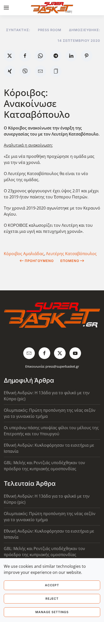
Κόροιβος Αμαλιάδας (24, 253)
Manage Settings (52, 612)
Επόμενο (69, 261)
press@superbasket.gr (62, 366)
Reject (52, 598)
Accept (52, 585)
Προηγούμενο (39, 261)
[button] (6, 7)
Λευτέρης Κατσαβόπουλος (71, 253)
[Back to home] (52, 7)
